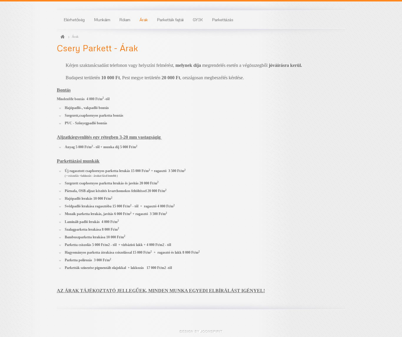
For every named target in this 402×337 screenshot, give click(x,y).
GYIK (198, 19)
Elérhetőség (74, 19)
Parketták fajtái (170, 19)
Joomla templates (201, 331)
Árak (143, 19)
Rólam (124, 19)
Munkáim (102, 19)
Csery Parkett (62, 36)
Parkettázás (222, 19)
